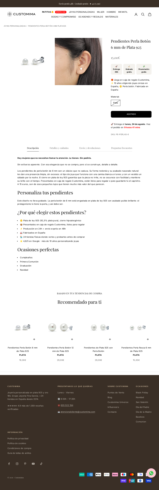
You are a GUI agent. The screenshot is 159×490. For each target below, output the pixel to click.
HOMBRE (111, 12)
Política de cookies (16, 443)
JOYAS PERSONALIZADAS (82, 12)
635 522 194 (67, 405)
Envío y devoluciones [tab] (89, 147)
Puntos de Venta (116, 392)
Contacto (112, 412)
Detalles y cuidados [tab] (59, 147)
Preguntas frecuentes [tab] (121, 147)
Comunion (141, 421)
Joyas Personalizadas (15, 26)
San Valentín (142, 402)
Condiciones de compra (19, 448)
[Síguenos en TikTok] (41, 463)
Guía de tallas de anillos (19, 453)
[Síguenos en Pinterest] (25, 463)
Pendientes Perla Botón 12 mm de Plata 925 (60, 349)
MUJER (100, 12)
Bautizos (140, 417)
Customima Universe (118, 402)
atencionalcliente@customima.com (78, 411)
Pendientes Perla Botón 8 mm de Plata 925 (22, 349)
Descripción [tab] (33, 147)
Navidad (140, 397)
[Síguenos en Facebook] (9, 463)
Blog (110, 397)
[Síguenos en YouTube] (33, 463)
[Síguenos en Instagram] (17, 463)
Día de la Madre (144, 412)
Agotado (131, 114)
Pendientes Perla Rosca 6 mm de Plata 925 (136, 349)
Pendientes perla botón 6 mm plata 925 (47, 26)
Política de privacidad (18, 438)
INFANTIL (122, 12)
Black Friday (142, 392)
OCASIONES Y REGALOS (90, 16)
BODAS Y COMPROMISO (63, 16)
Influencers (113, 407)
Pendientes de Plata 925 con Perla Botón (98, 349)
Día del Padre (142, 407)
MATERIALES (111, 16)
